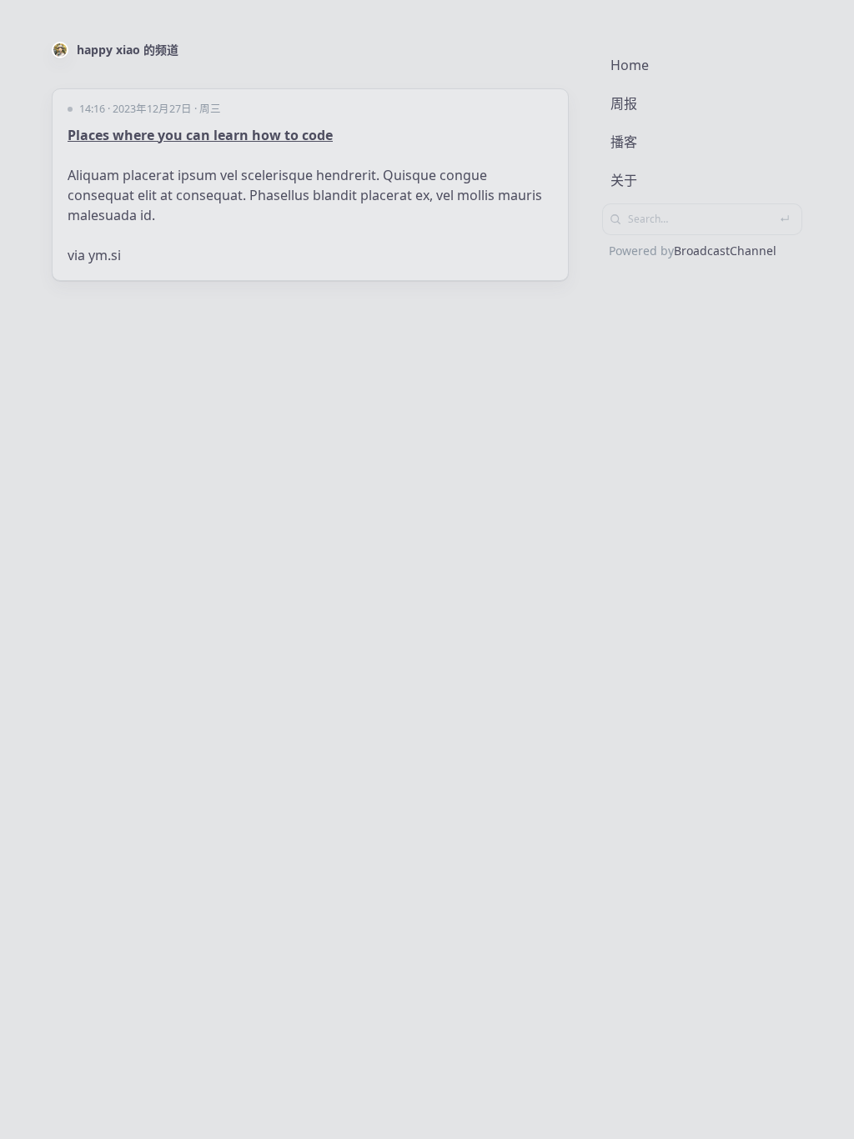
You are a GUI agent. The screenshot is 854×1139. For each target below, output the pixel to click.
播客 (623, 142)
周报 (623, 103)
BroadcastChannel (725, 250)
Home (629, 65)
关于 (623, 180)
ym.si (104, 255)
